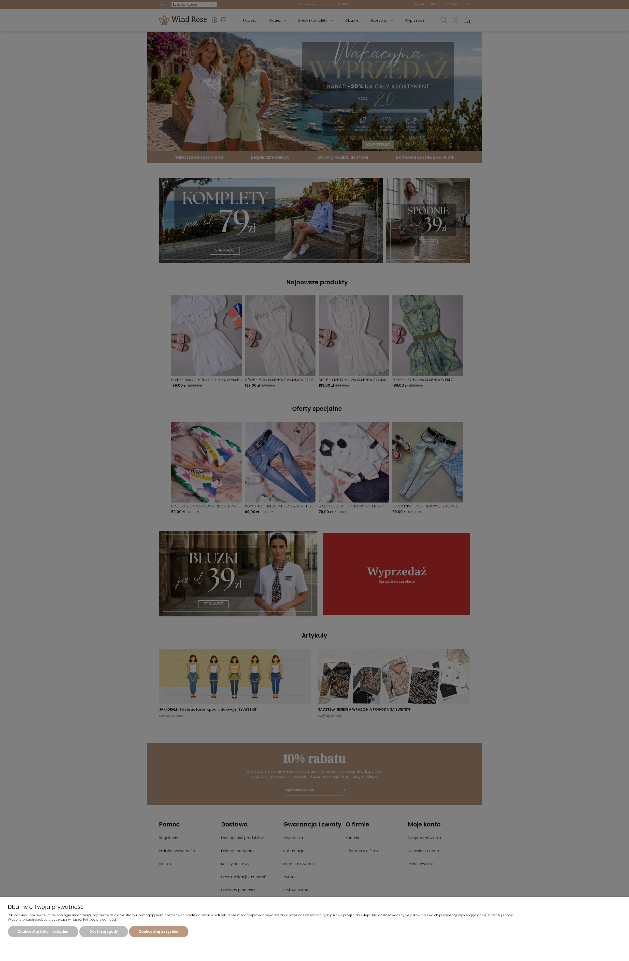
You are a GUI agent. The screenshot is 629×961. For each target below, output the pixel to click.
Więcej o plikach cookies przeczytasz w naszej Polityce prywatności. (62, 919)
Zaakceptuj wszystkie (158, 931)
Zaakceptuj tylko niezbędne (43, 931)
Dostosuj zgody (103, 931)
